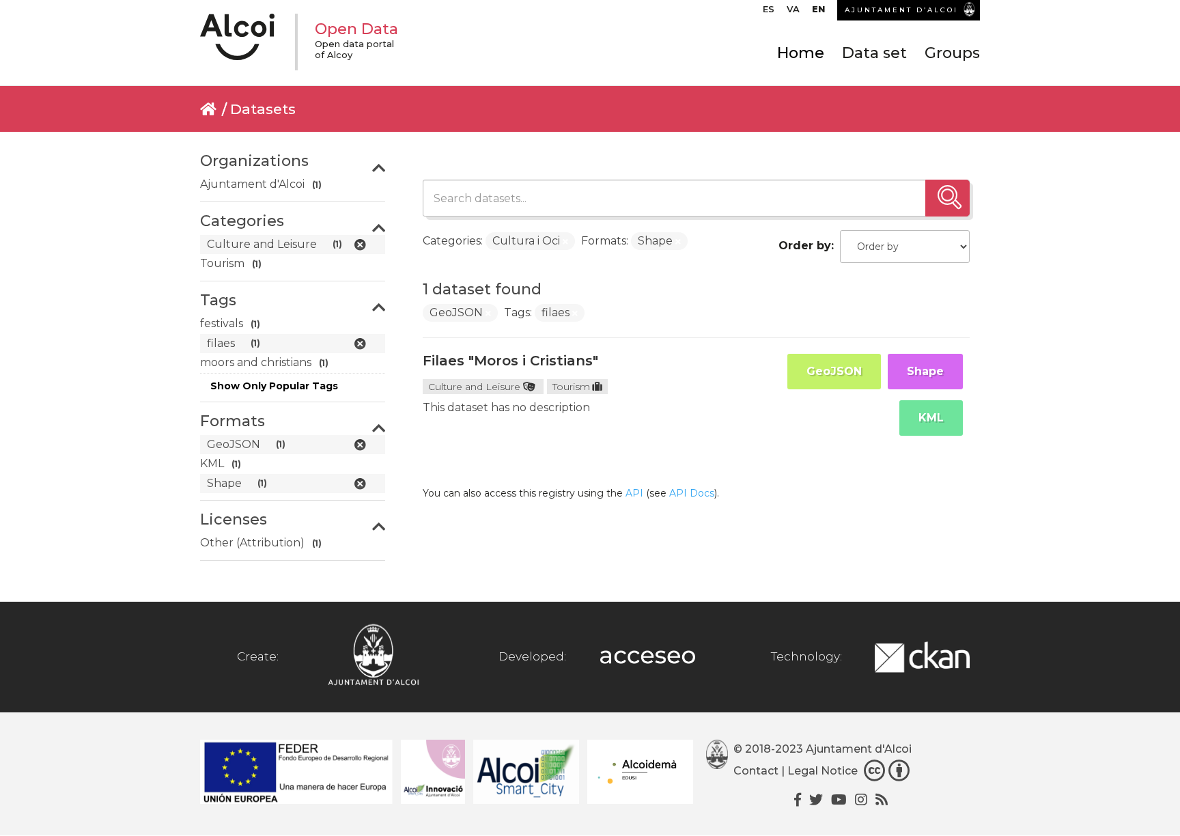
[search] (947, 198)
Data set (874, 53)
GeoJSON (834, 371)
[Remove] (565, 242)
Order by (804, 245)
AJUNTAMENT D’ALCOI (901, 9)
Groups (952, 53)
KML (931, 417)
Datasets (263, 108)
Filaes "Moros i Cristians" (510, 360)
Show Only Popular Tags (274, 386)
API (634, 493)
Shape (925, 371)
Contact (755, 770)
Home (800, 53)
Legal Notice (822, 770)
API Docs (691, 493)
